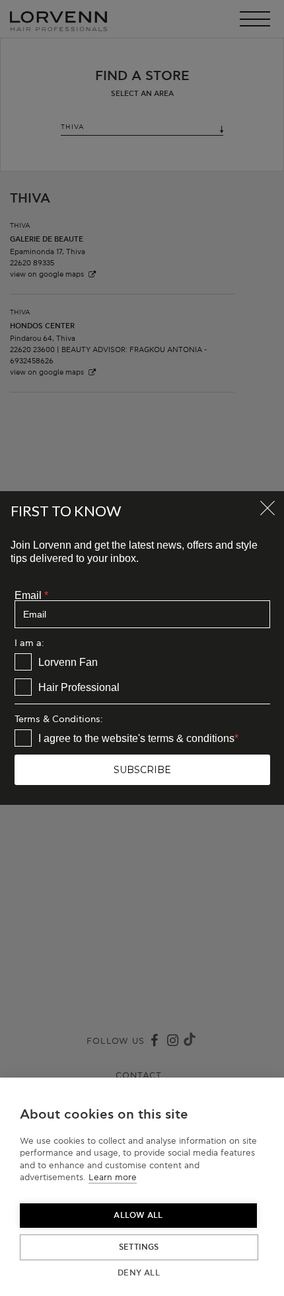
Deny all (139, 1273)
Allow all (138, 1216)
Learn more (113, 1177)
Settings (139, 1247)
